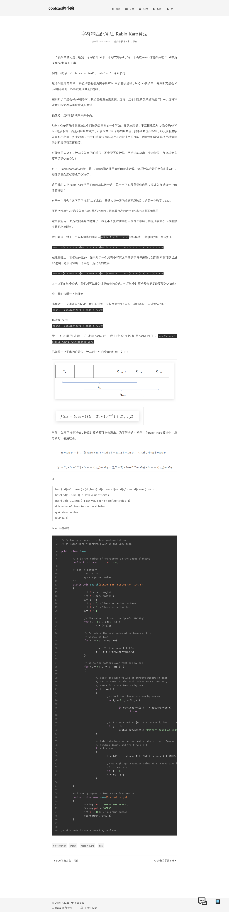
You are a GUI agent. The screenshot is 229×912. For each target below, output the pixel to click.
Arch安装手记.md (164, 860)
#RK (101, 845)
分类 (132, 9)
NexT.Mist (91, 907)
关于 (173, 9)
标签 (159, 9)
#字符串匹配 (59, 845)
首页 (118, 9)
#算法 (73, 845)
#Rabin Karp (87, 845)
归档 (145, 9)
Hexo (58, 907)
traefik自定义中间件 (67, 860)
